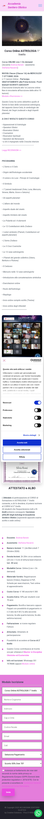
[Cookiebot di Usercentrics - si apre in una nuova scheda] (31, 360)
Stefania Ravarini (9, 68)
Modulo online (28, 664)
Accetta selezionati (22, 450)
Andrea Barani (17, 65)
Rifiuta (22, 457)
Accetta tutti (22, 442)
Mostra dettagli (29, 435)
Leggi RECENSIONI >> (11, 150)
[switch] (37, 410)
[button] (38, 813)
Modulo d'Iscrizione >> (12, 96)
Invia (8, 792)
